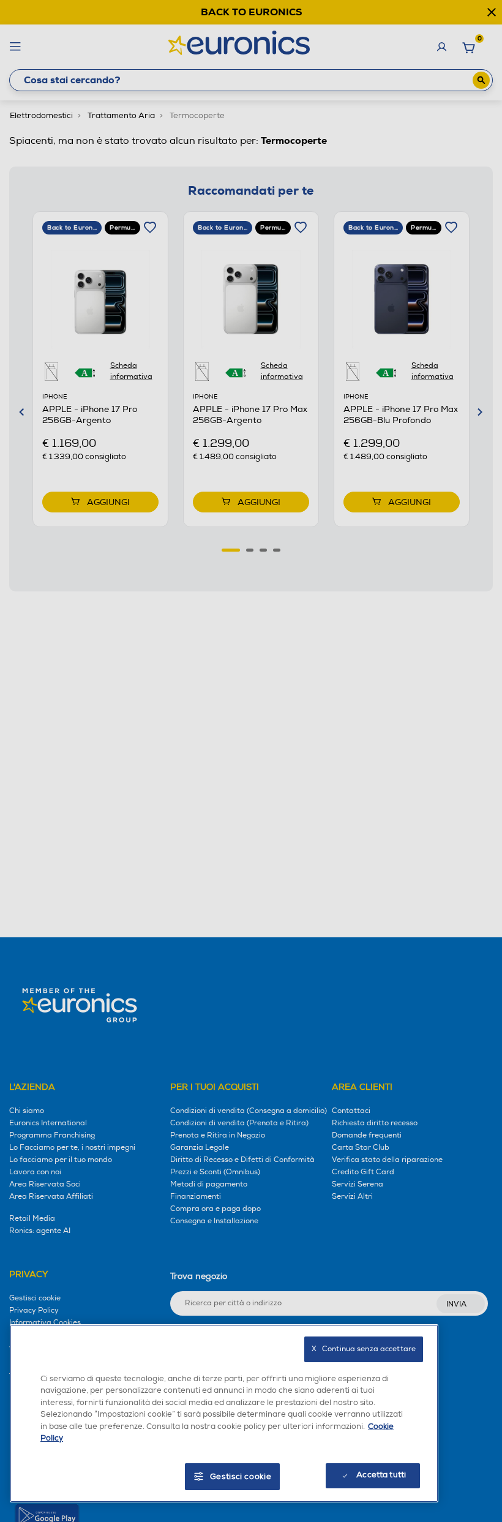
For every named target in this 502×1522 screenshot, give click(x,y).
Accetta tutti (381, 1475)
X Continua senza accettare (364, 1349)
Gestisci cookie (241, 1477)
